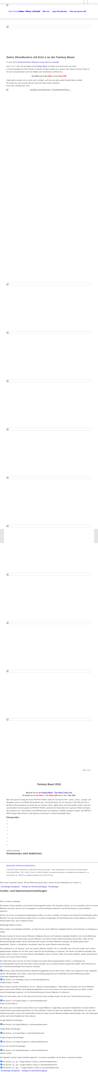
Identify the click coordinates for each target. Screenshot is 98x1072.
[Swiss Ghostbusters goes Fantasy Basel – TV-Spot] (2, 536)
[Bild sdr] (49, 404)
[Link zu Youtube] (90, 2)
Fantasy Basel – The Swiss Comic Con (57, 793)
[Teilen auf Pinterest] (9, 827)
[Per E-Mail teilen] (9, 845)
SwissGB (55, 62)
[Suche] (89, 11)
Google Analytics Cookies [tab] (9, 982)
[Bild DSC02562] (49, 307)
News (47, 62)
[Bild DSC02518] (49, 694)
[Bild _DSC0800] (49, 500)
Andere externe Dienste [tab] (8, 1004)
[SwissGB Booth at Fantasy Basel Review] (96, 536)
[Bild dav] (49, 355)
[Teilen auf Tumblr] (9, 834)
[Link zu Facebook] (82, 2)
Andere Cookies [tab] (6, 1053)
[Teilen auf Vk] (9, 838)
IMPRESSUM (10, 865)
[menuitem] (21, 11)
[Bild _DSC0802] (49, 597)
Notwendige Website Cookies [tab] (11, 925)
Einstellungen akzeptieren (10, 887)
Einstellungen (53, 887)
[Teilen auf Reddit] (9, 841)
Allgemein (35, 62)
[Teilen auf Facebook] (9, 820)
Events (42, 62)
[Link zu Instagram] (86, 2)
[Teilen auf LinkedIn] (9, 831)
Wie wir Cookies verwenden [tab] (10, 901)
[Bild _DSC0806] (49, 645)
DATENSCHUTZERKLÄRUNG (25, 865)
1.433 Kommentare (23, 62)
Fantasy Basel (41, 66)
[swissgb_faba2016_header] (49, 27)
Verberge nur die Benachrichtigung (34, 887)
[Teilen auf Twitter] (9, 824)
